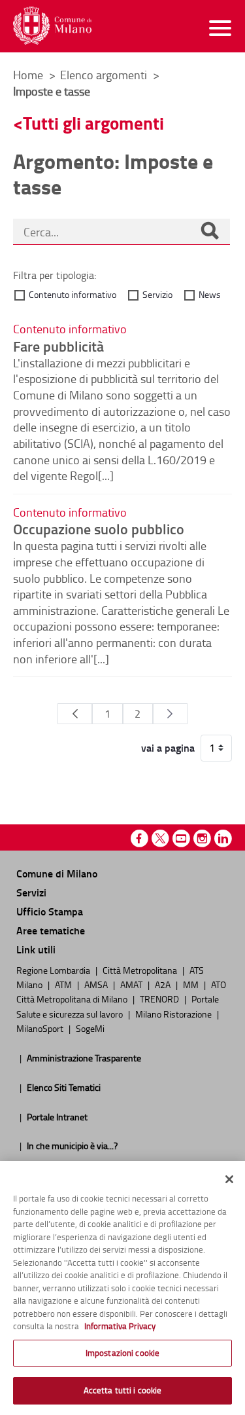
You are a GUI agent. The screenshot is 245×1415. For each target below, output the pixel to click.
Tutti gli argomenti (93, 123)
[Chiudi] (229, 1179)
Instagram (202, 838)
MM (192, 984)
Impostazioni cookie (122, 1353)
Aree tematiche (50, 930)
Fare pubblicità (58, 345)
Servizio (157, 294)
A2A (163, 984)
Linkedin (223, 838)
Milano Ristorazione (174, 1013)
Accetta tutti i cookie (123, 1390)
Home (28, 75)
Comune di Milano (56, 873)
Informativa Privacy (119, 1326)
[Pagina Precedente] (74, 713)
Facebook (139, 838)
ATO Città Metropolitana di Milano (121, 991)
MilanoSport (40, 1028)
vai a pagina (168, 748)
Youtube (181, 838)
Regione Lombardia (54, 969)
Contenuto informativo (72, 294)
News (210, 294)
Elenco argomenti (105, 75)
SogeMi (90, 1028)
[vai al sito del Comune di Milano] (52, 26)
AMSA (97, 984)
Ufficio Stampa (49, 911)
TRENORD (160, 998)
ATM (64, 984)
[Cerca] (209, 232)
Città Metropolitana (141, 969)
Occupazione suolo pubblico (98, 528)
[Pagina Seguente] (170, 713)
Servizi (31, 892)
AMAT (132, 984)
